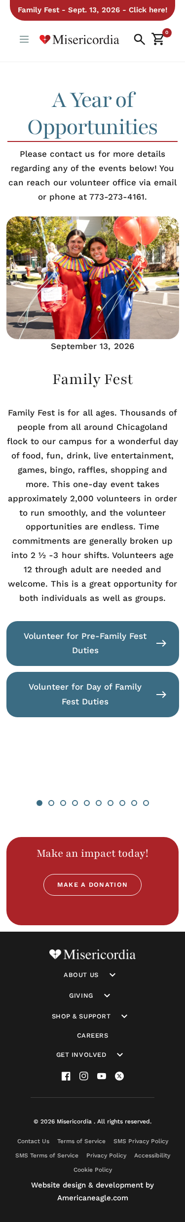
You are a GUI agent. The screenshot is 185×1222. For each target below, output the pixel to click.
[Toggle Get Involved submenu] (120, 1055)
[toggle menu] (25, 39)
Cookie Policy (93, 1169)
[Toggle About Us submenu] (112, 975)
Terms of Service (81, 1141)
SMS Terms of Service (46, 1155)
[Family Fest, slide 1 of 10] (39, 803)
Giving (81, 995)
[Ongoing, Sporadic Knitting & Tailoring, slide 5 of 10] (87, 803)
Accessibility (152, 1155)
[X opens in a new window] (119, 1076)
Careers (93, 1035)
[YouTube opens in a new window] (101, 1076)
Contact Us (33, 1141)
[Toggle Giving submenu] (107, 996)
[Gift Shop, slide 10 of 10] (146, 803)
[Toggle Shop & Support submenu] (124, 1016)
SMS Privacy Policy (140, 1141)
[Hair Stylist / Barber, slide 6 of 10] (99, 803)
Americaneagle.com (92, 1197)
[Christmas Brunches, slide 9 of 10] (134, 803)
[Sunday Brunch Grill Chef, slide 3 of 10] (63, 803)
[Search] (139, 39)
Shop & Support (81, 1016)
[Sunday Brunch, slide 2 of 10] (51, 803)
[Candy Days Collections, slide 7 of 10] (110, 803)
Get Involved (81, 1054)
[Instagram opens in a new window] (83, 1076)
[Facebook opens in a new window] (66, 1076)
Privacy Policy (106, 1155)
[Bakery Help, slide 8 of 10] (122, 803)
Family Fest (92, 379)
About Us (81, 974)
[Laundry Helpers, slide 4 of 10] (75, 803)
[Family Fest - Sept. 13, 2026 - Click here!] (92, 10)
